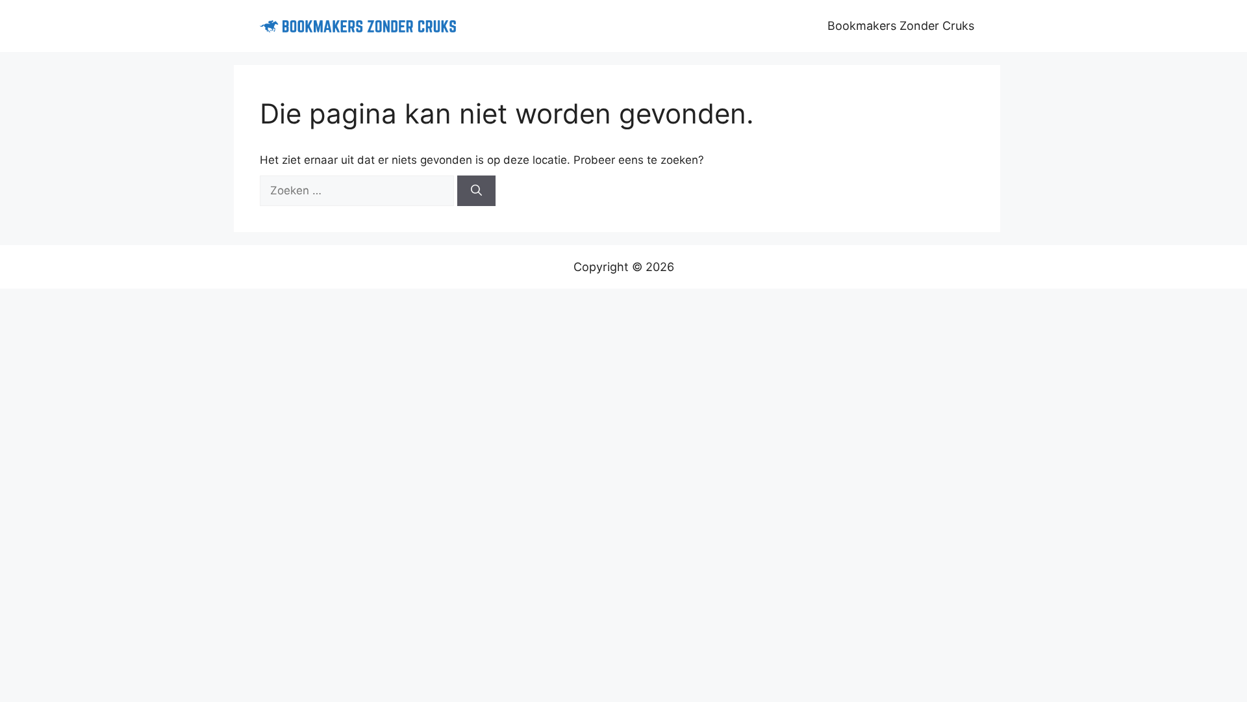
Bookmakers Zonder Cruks (900, 25)
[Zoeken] (476, 191)
